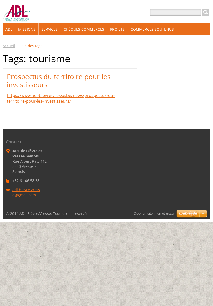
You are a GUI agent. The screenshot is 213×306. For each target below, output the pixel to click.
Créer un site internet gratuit (154, 213)
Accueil (9, 45)
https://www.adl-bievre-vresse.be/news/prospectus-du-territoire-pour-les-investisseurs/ (61, 98)
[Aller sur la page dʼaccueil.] (17, 18)
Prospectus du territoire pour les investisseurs (58, 80)
